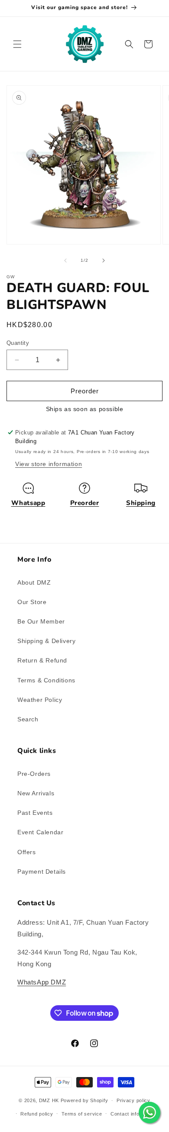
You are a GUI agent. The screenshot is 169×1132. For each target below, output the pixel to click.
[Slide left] (65, 260)
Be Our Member (41, 621)
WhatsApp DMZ (41, 982)
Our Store (31, 601)
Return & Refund (42, 660)
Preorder (84, 502)
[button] (17, 44)
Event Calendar (40, 832)
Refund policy (36, 1113)
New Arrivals (35, 793)
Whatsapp (28, 502)
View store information (48, 463)
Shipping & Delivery (46, 640)
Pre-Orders (34, 773)
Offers (26, 852)
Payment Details (41, 871)
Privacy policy (133, 1100)
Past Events (35, 812)
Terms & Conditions (46, 680)
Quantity (17, 343)
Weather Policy (39, 699)
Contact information (133, 1113)
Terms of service (82, 1113)
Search (28, 719)
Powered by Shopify (84, 1100)
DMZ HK (49, 1100)
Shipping (141, 502)
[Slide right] (103, 260)
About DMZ (34, 582)
